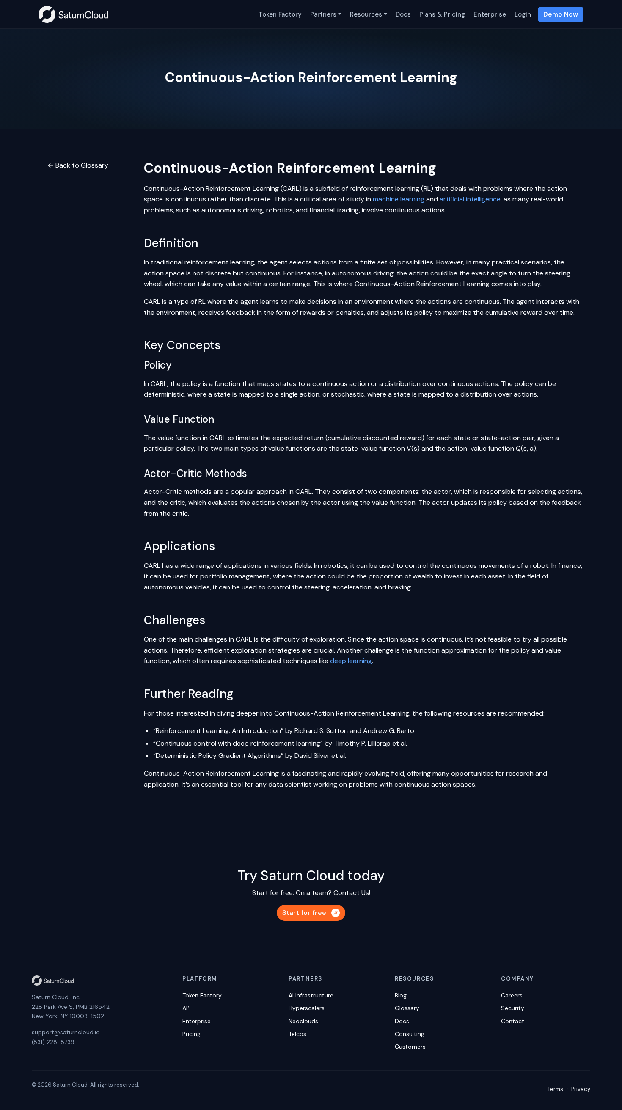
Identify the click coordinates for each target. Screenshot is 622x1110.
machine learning (398, 199)
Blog (401, 995)
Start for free (304, 912)
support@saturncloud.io (66, 1032)
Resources (366, 14)
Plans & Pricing (442, 14)
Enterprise (489, 14)
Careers (512, 995)
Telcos (297, 1034)
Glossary (407, 1008)
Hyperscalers (307, 1008)
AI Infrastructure (311, 995)
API (186, 1008)
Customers (410, 1046)
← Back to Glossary (77, 165)
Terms (555, 1089)
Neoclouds (303, 1021)
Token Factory (280, 14)
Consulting (409, 1034)
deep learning (351, 660)
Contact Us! (351, 892)
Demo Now (560, 14)
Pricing (191, 1034)
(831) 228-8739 (53, 1042)
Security (512, 1008)
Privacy (580, 1089)
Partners (323, 14)
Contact (512, 1021)
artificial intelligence (470, 199)
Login (523, 14)
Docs (403, 14)
